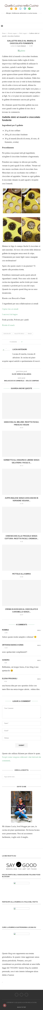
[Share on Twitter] (27, 342)
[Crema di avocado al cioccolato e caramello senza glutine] (21, 593)
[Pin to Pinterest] (29, 342)
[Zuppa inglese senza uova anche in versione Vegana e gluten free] (21, 482)
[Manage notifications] (4, 1005)
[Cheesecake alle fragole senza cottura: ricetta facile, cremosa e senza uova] (21, 520)
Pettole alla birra (21, 574)
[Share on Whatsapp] (31, 342)
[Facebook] (18, 17)
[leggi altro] (21, 807)
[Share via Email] (33, 342)
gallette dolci (19, 333)
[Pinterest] (24, 17)
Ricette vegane (12, 33)
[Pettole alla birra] (21, 558)
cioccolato (7, 333)
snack (30, 333)
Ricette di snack (8, 325)
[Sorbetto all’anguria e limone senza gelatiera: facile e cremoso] (21, 444)
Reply (39, 630)
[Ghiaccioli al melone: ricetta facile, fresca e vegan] (21, 406)
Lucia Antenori (21, 46)
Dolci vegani (23, 33)
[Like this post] (23, 342)
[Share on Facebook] (25, 342)
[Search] (41, 26)
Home (4, 33)
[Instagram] (21, 17)
